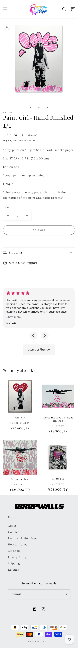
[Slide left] (30, 106)
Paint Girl (20, 417)
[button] (5, 9)
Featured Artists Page (22, 538)
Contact (13, 532)
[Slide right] (47, 106)
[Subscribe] (65, 594)
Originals (14, 550)
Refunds (13, 569)
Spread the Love (20, 479)
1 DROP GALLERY (42, 641)
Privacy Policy (17, 557)
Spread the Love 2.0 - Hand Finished (58, 419)
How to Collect (18, 544)
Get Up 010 (58, 478)
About (12, 525)
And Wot (9, 112)
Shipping (7, 140)
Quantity (8, 207)
